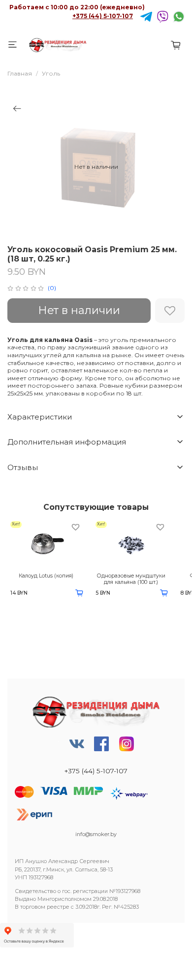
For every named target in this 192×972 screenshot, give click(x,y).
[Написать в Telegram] (146, 16)
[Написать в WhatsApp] (179, 16)
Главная (19, 73)
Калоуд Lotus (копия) (46, 576)
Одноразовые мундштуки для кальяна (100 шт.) (131, 579)
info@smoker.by (96, 834)
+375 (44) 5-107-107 (102, 16)
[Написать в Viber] (162, 16)
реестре (58, 907)
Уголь (51, 73)
